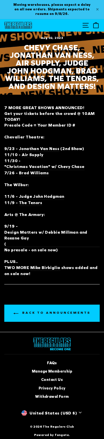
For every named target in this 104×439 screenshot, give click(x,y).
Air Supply (32, 154)
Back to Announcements (55, 313)
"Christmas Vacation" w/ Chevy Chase (44, 166)
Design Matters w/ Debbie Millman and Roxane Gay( (45, 238)
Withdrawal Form (52, 396)
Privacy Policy (52, 388)
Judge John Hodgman (41, 196)
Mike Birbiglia (45, 267)
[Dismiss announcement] (97, 9)
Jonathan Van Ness (39, 148)
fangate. (62, 435)
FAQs (52, 363)
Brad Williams (34, 172)
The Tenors (30, 202)
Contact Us (52, 379)
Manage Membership (52, 371)
